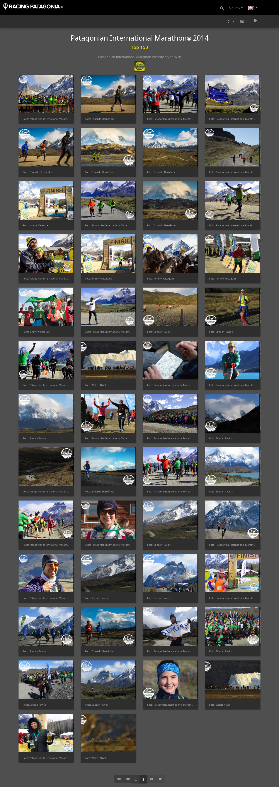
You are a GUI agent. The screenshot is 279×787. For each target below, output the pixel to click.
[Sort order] (230, 21)
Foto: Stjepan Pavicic (158, 332)
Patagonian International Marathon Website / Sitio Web (139, 57)
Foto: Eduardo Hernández (99, 119)
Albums (234, 7)
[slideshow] (255, 20)
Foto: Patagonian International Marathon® (46, 119)
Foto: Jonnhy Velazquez (36, 225)
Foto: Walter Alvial (95, 385)
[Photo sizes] (244, 21)
